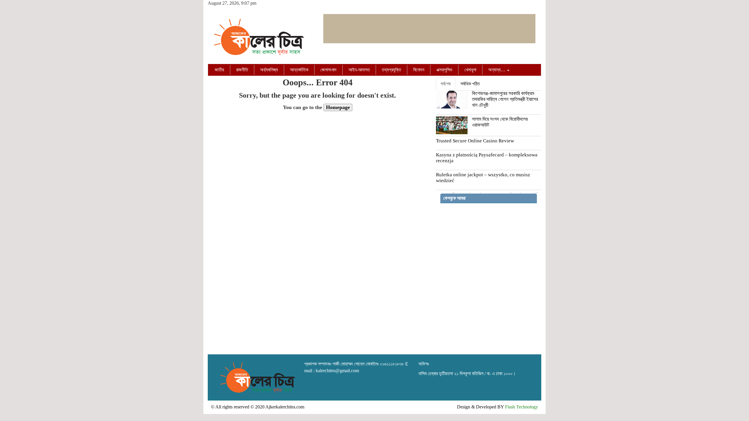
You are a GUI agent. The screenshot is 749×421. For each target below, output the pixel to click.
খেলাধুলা (470, 69)
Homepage (338, 107)
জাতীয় (219, 69)
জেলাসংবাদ (328, 69)
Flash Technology (521, 406)
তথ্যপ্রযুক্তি (391, 69)
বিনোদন (418, 69)
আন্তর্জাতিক (299, 69)
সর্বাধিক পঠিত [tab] (470, 83)
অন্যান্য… (497, 69)
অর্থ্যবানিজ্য (269, 69)
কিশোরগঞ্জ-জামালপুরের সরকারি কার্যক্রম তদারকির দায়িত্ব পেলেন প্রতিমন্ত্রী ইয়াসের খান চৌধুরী (505, 99)
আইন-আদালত (359, 69)
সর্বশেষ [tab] (446, 83)
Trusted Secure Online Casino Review (475, 141)
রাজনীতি (242, 69)
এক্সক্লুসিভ (444, 69)
